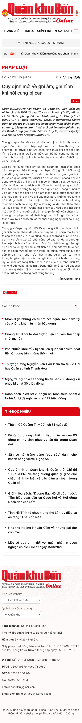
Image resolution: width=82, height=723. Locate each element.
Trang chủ (11, 30)
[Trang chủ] (5, 12)
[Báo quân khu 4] (31, 578)
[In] (71, 77)
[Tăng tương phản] (75, 77)
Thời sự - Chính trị (37, 30)
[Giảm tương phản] (78, 77)
